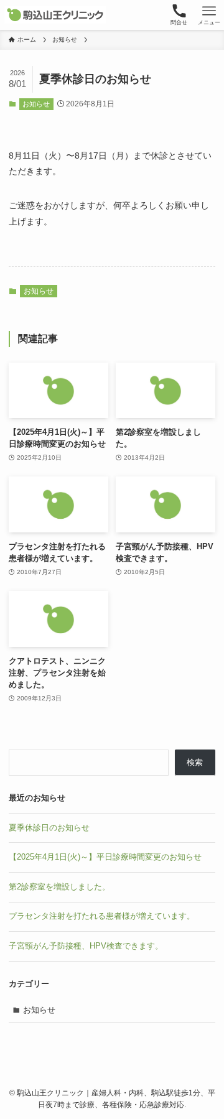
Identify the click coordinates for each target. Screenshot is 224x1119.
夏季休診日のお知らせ (49, 827)
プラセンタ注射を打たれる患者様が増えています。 (102, 916)
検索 (195, 762)
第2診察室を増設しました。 (59, 886)
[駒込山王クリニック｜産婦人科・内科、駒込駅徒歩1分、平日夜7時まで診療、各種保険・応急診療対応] (55, 15)
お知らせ (36, 104)
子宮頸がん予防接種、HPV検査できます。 (86, 945)
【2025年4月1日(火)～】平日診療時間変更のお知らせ (105, 856)
